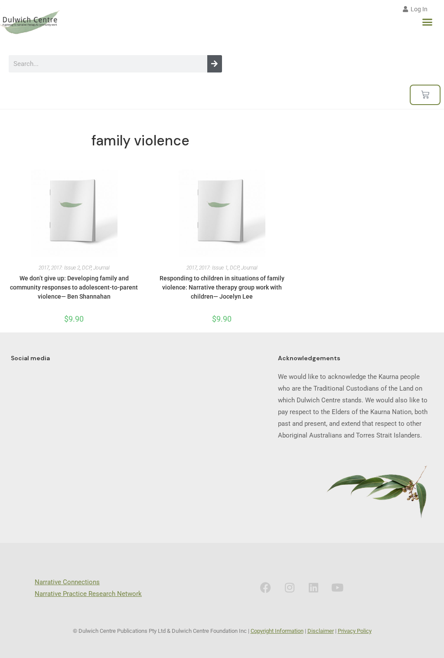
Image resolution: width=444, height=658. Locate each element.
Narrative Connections (67, 582)
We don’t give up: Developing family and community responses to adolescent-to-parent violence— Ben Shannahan (74, 287)
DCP (86, 268)
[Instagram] (289, 587)
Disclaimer (320, 631)
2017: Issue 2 (65, 268)
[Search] (214, 63)
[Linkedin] (313, 587)
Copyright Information (277, 631)
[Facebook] (266, 587)
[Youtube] (337, 587)
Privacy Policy (355, 631)
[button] (427, 22)
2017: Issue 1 (213, 268)
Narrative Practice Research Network (88, 594)
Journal (101, 268)
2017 (44, 268)
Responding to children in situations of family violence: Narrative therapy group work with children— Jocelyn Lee (222, 287)
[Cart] (425, 95)
